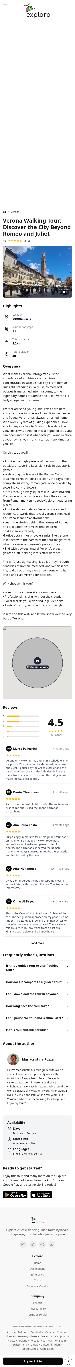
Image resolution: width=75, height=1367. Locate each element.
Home (37, 1263)
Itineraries (37, 1274)
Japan (63, 1336)
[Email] (51, 1244)
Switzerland (20, 1344)
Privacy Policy (37, 1308)
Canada (50, 1332)
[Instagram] (23, 1244)
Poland (23, 1340)
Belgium (23, 1332)
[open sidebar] (5, 5)
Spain (62, 1340)
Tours (37, 1280)
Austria (11, 1332)
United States (29, 1348)
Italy (55, 1336)
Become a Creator (37, 1286)
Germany (22, 1336)
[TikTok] (32, 1244)
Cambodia (37, 1332)
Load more (37, 943)
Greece (34, 1336)
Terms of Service (37, 1314)
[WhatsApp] (42, 1244)
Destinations (37, 1268)
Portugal (35, 1340)
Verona (15, 212)
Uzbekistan (47, 1348)
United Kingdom (51, 1344)
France (10, 1336)
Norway (12, 1340)
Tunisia (33, 1344)
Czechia (61, 1332)
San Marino (50, 1340)
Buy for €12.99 (33, 1361)
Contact (37, 1303)
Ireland (45, 1336)
